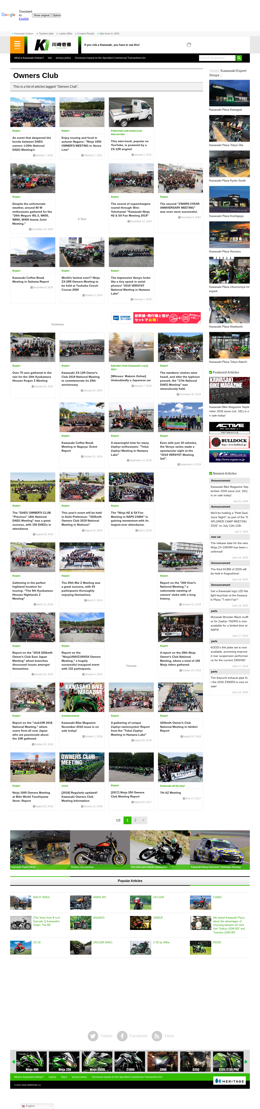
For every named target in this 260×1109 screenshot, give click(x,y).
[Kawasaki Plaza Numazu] (229, 234)
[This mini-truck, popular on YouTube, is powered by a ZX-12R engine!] (131, 112)
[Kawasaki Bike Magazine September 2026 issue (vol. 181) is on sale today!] (229, 390)
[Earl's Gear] (229, 461)
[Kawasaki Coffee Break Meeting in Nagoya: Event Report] (82, 417)
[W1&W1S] (80, 923)
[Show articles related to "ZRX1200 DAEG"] (229, 1061)
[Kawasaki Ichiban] (52, 45)
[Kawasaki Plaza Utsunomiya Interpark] (229, 270)
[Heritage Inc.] (229, 1080)
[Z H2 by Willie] (140, 948)
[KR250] (200, 948)
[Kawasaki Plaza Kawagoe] (229, 93)
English (30, 1106)
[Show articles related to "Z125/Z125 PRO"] (197, 1061)
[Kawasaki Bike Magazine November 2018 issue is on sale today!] (82, 697)
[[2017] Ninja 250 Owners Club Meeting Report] (131, 767)
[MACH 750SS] (20, 903)
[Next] (246, 1062)
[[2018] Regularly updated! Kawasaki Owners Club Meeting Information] (82, 767)
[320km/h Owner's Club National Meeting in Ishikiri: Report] (180, 697)
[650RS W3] (80, 903)
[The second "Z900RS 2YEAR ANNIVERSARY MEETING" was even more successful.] (180, 178)
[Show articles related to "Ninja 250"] (33, 1061)
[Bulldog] (229, 447)
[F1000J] (200, 903)
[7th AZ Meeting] (180, 767)
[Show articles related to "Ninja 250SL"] (66, 1061)
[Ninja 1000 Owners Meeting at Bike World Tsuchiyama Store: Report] (32, 767)
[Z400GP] (140, 923)
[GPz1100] (140, 903)
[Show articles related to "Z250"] (164, 1061)
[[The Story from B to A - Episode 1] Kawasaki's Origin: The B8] (20, 923)
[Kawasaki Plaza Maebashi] (229, 310)
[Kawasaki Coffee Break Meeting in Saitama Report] (32, 252)
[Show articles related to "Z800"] (131, 1061)
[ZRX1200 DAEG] (80, 948)
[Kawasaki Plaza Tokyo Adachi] (229, 345)
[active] (229, 432)
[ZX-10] (20, 948)
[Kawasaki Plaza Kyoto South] (229, 163)
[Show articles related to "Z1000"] (98, 1061)
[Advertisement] (130, 994)
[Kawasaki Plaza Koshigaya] (229, 199)
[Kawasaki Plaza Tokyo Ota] (229, 128)
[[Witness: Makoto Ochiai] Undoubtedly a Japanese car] (131, 347)
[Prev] (13, 1062)
